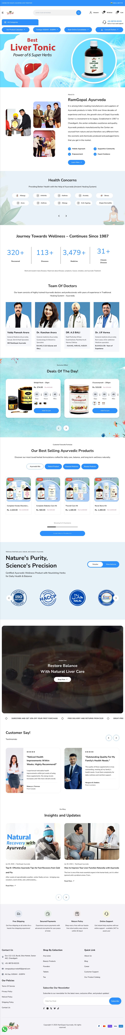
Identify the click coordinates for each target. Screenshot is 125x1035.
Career (86, 966)
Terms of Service (8, 986)
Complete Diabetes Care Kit (46, 506)
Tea (44, 977)
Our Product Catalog (92, 977)
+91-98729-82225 (114, 21)
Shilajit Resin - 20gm (41, 383)
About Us (88, 956)
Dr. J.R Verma (102, 332)
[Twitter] (51, 1008)
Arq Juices (47, 956)
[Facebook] (44, 1008)
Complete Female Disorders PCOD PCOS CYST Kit (17, 506)
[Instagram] (47, 1008)
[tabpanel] (62, 60)
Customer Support (91, 972)
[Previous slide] (9, 598)
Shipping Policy (8, 1002)
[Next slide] (116, 598)
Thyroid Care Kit (72, 506)
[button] (59, 428)
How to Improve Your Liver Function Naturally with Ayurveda (91, 868)
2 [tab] (64, 83)
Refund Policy (7, 997)
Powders (46, 966)
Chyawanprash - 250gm (101, 383)
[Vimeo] (55, 1008)
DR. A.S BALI (73, 332)
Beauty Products (49, 961)
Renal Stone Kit (101, 506)
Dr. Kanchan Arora (47, 332)
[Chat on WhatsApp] (4, 1029)
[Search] (78, 12)
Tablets (46, 972)
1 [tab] (61, 83)
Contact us (6, 1007)
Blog (86, 961)
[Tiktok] (58, 1008)
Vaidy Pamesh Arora (18, 332)
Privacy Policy (7, 991)
